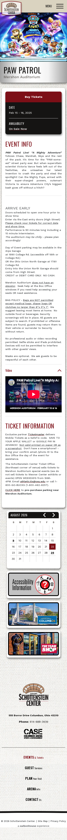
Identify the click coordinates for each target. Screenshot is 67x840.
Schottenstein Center (11, 9)
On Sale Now (18, 129)
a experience (33, 825)
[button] (44, 515)
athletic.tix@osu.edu (32, 481)
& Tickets (34, 757)
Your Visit (33, 778)
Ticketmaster (36, 434)
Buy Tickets (33, 97)
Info (33, 789)
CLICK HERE (12, 490)
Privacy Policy (58, 821)
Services (33, 768)
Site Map (43, 821)
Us (33, 800)
